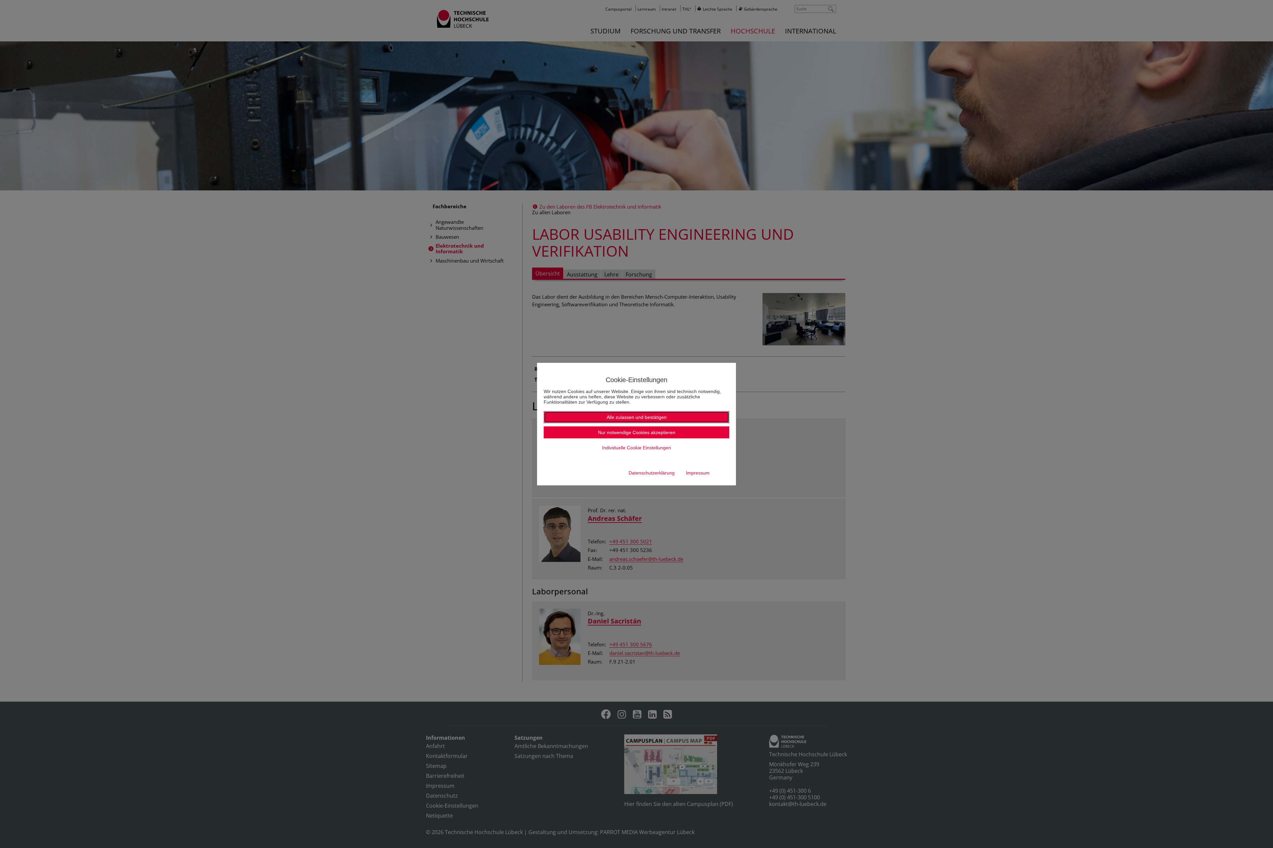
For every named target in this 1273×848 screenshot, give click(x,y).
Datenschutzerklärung (652, 472)
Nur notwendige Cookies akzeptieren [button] (636, 432)
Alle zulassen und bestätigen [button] (637, 417)
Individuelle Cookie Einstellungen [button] (636, 447)
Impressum (697, 472)
